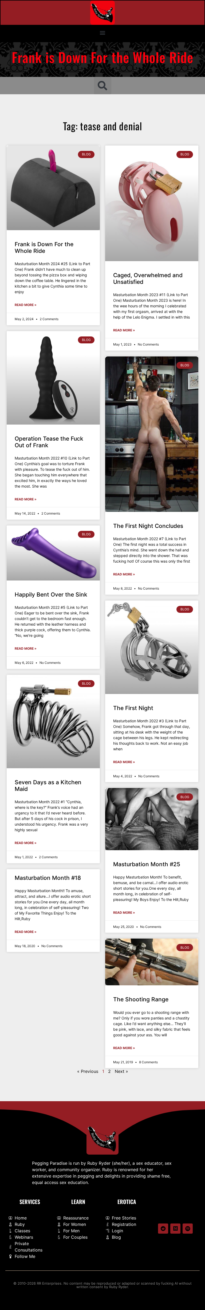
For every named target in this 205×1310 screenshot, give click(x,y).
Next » (121, 1071)
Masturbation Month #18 (48, 877)
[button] (102, 32)
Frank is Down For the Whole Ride (44, 247)
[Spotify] (188, 1228)
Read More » (26, 305)
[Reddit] (163, 1228)
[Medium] (175, 1228)
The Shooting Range (140, 999)
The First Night (133, 708)
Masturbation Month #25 (146, 864)
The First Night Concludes (148, 526)
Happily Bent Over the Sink (51, 594)
